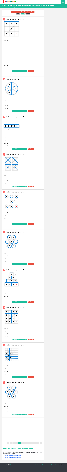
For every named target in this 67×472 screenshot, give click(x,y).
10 (37, 443)
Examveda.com (13, 464)
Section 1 (18, 13)
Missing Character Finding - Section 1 (13, 455)
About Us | (37, 464)
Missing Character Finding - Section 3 (13, 457)
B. (4, 43)
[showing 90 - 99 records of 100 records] (8, 443)
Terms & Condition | (43, 464)
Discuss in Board (24, 70)
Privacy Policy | (50, 464)
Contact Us (56, 464)
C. (4, 65)
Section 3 (28, 13)
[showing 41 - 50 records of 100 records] (41, 443)
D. (4, 68)
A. (4, 40)
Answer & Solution (15, 70)
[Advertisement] (23, 54)
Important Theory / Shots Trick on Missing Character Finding (23, 11)
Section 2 (23, 13)
